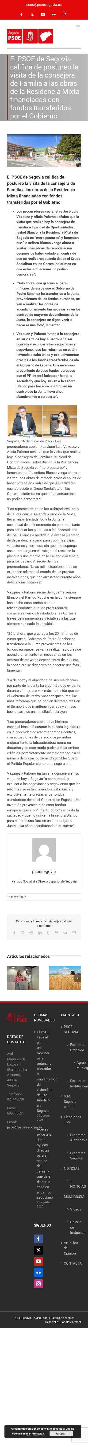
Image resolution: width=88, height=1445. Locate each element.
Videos (73, 1209)
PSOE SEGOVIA (71, 1029)
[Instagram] (38, 1283)
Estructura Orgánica (73, 1047)
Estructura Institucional (73, 1083)
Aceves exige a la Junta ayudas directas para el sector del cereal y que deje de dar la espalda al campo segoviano (44, 1163)
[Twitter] (38, 1250)
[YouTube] (38, 1261)
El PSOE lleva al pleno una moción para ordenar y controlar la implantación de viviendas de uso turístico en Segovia (44, 1071)
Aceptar (61, 1433)
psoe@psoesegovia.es (44, 5)
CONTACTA (71, 1263)
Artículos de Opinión (71, 1248)
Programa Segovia (73, 1156)
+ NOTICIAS (73, 1184)
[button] (10, 978)
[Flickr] (38, 1272)
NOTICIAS (71, 1168)
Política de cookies (62, 1318)
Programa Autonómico (73, 1137)
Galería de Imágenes (73, 1227)
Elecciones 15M (71, 1119)
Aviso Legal (41, 1318)
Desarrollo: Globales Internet (63, 1322)
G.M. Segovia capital (70, 1101)
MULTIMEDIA (71, 1196)
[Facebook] (38, 1239)
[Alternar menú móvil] (78, 26)
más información (33, 1433)
